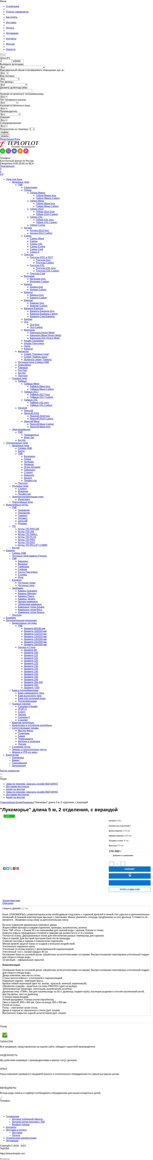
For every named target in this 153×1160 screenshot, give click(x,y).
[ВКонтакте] (4, 868)
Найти (4, 132)
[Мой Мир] (14, 868)
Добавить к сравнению (123, 855)
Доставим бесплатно (17, 786)
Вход (17, 139)
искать (4, 136)
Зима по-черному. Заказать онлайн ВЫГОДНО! (32, 784)
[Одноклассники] (11, 868)
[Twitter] (7, 868)
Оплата (16, 1135)
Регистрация (7, 139)
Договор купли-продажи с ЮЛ (28, 1122)
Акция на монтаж (15, 789)
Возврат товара (20, 1124)
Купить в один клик (130, 889)
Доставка (17, 1132)
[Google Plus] (17, 868)
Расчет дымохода (9, 770)
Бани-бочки (15, 802)
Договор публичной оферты (27, 1119)
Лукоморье (28, 802)
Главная (4, 802)
